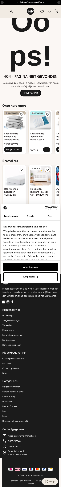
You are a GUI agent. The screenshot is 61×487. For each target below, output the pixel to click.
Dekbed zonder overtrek (13, 391)
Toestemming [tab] (11, 216)
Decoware (6, 363)
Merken (5, 416)
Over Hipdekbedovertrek (13, 358)
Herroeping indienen (11, 345)
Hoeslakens (7, 401)
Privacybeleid (42, 480)
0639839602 (18, 446)
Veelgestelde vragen (11, 320)
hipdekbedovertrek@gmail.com (19, 436)
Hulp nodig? (7, 315)
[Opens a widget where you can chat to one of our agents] (50, 482)
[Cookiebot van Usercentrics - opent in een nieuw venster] (45, 208)
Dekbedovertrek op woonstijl (15, 421)
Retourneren (8, 330)
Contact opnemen (10, 368)
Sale (4, 411)
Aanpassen (29, 276)
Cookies (30, 483)
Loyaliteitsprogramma (12, 335)
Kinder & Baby (8, 396)
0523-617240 (18, 441)
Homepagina (30, 93)
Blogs (4, 373)
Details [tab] (30, 216)
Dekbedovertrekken (11, 386)
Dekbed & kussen (10, 406)
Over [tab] (50, 216)
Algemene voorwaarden (20, 480)
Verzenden (7, 325)
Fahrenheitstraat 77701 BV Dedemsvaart (18, 453)
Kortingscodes (8, 340)
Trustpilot (30, 462)
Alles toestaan (30, 267)
